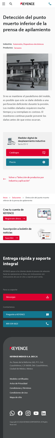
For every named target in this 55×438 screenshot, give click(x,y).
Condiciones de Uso (19, 392)
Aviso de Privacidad (18, 383)
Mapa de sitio (16, 397)
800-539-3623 (12, 323)
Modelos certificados (19, 378)
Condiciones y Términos (20, 388)
